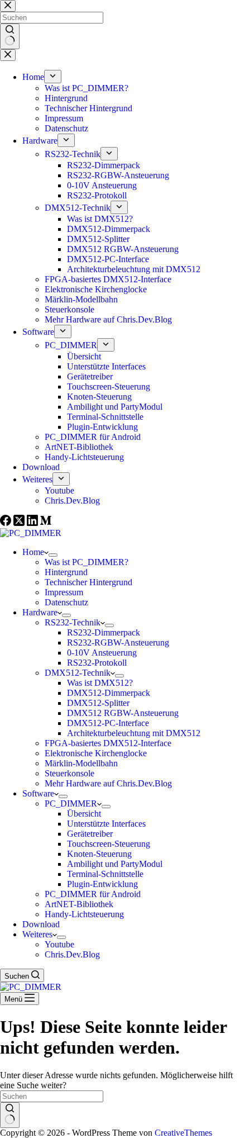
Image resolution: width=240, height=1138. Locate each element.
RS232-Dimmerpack (103, 632)
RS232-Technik (72, 622)
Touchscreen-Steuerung (108, 843)
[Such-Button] (10, 1115)
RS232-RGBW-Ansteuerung (118, 642)
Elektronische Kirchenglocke (96, 753)
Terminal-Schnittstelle (105, 874)
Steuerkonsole (69, 773)
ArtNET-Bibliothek (79, 904)
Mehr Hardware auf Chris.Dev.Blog (108, 783)
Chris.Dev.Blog (72, 954)
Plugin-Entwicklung (102, 884)
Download (41, 924)
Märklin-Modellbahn (81, 763)
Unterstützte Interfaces (106, 823)
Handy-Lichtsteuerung (84, 914)
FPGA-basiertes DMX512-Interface (108, 743)
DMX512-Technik (78, 672)
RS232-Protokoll (97, 662)
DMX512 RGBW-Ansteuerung (123, 713)
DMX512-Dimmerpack (108, 693)
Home (33, 552)
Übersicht (84, 813)
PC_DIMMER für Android (93, 894)
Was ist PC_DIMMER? (86, 562)
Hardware (39, 612)
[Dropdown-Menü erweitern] (53, 555)
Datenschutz (66, 602)
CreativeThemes (183, 1132)
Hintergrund (66, 572)
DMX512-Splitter (98, 703)
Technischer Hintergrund (88, 582)
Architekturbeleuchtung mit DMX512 (133, 733)
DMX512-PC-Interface (108, 723)
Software (38, 793)
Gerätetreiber (90, 833)
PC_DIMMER (71, 803)
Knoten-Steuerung (99, 854)
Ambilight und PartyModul (114, 864)
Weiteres (37, 934)
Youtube (59, 944)
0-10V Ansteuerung (102, 652)
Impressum (64, 592)
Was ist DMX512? (100, 682)
